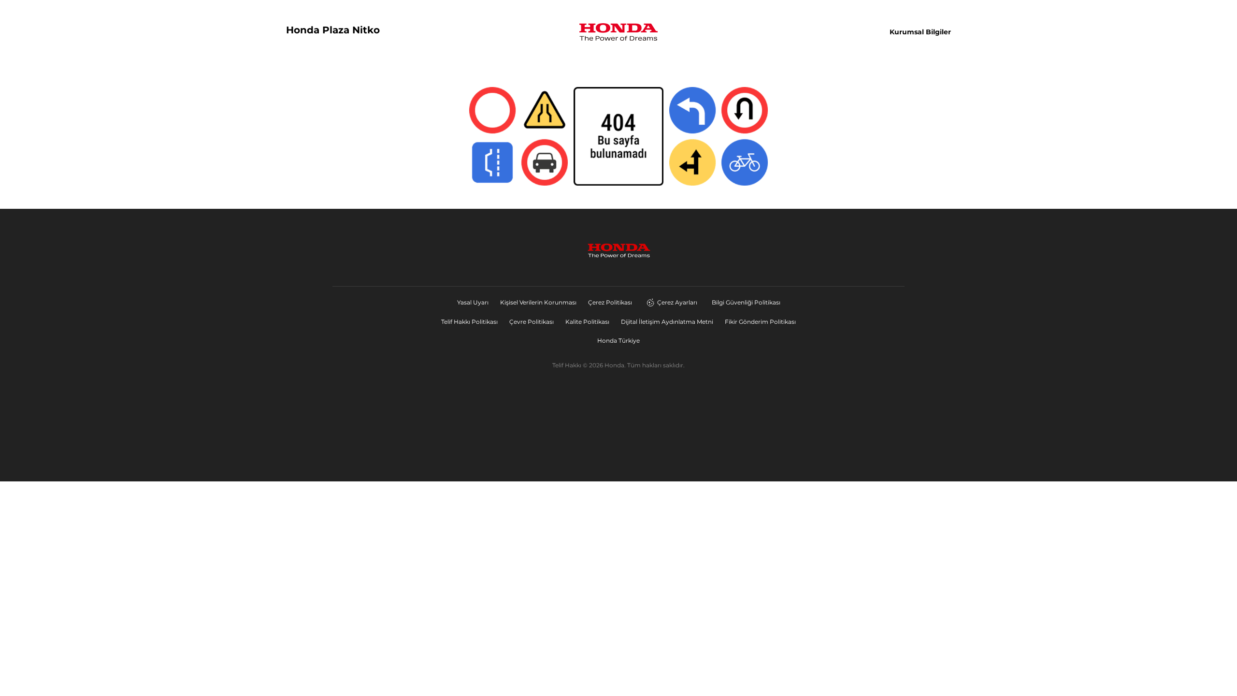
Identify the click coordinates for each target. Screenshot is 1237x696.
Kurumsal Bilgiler (920, 32)
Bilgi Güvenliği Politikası (746, 302)
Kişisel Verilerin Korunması (538, 302)
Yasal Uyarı (473, 302)
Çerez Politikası (610, 302)
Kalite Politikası (587, 321)
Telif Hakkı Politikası (469, 321)
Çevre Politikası (531, 321)
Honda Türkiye (618, 340)
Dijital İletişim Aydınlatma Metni (667, 321)
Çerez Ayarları (677, 302)
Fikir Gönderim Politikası (760, 321)
